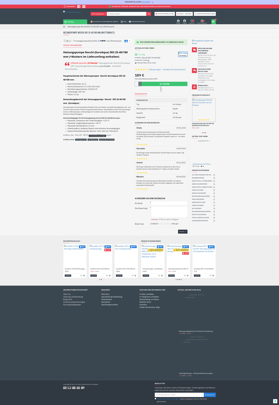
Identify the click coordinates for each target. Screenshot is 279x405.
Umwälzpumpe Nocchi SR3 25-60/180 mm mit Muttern (203, 124)
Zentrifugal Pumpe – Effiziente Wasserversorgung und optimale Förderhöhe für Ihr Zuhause (196, 373)
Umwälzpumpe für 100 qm (201, 164)
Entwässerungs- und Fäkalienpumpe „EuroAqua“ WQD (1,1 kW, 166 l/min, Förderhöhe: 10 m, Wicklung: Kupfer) (153, 269)
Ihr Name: (139, 203)
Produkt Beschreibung (72, 45)
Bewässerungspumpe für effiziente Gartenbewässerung (196, 331)
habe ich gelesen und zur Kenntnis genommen (182, 400)
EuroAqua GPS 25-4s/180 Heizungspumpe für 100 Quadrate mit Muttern (204, 269)
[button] (75, 41)
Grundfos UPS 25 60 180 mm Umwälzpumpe (126, 269)
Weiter (181, 231)
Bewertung (139, 224)
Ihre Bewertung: (141, 208)
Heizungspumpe (81, 139)
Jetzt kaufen (146, 2)
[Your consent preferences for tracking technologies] (275, 401)
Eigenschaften (141, 94)
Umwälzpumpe (92, 139)
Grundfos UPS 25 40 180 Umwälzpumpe (101, 269)
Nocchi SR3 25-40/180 (107, 139)
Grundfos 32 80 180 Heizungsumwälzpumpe (75, 269)
